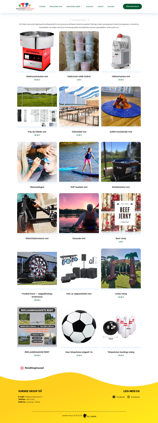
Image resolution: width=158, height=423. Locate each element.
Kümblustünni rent (121, 187)
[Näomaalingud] (37, 162)
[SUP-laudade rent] (79, 162)
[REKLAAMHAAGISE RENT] (37, 327)
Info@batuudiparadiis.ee (33, 397)
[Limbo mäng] (121, 268)
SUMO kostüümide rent (121, 131)
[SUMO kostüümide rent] (121, 106)
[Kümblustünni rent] (121, 162)
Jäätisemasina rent (121, 76)
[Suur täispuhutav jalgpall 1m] (79, 327)
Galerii (100, 6)
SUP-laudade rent (79, 187)
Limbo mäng (121, 293)
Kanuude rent (79, 238)
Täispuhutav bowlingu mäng (121, 352)
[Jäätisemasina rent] (121, 51)
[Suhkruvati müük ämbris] (79, 51)
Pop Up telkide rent (37, 131)
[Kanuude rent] (79, 213)
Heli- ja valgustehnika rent (79, 293)
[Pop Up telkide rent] (37, 106)
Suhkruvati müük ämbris (79, 76)
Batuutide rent (56, 6)
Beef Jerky (121, 238)
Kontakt (111, 6)
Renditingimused (34, 367)
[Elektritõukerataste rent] (37, 213)
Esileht (42, 6)
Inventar (89, 6)
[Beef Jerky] (121, 213)
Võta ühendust (132, 6)
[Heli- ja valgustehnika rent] (79, 268)
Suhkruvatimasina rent (37, 76)
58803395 (30, 399)
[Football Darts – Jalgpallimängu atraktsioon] (37, 268)
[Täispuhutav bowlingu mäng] (121, 327)
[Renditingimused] (22, 368)
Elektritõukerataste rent (37, 238)
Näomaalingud (37, 187)
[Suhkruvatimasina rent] (37, 51)
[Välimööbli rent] (79, 106)
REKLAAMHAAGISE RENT (37, 352)
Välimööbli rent (79, 131)
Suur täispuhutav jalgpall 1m (79, 352)
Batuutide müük (73, 6)
